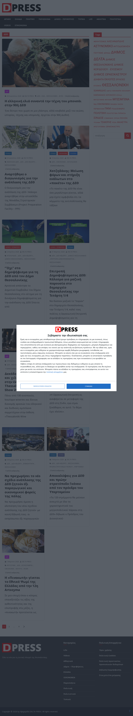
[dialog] (66, 358)
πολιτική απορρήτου (54, 372)
